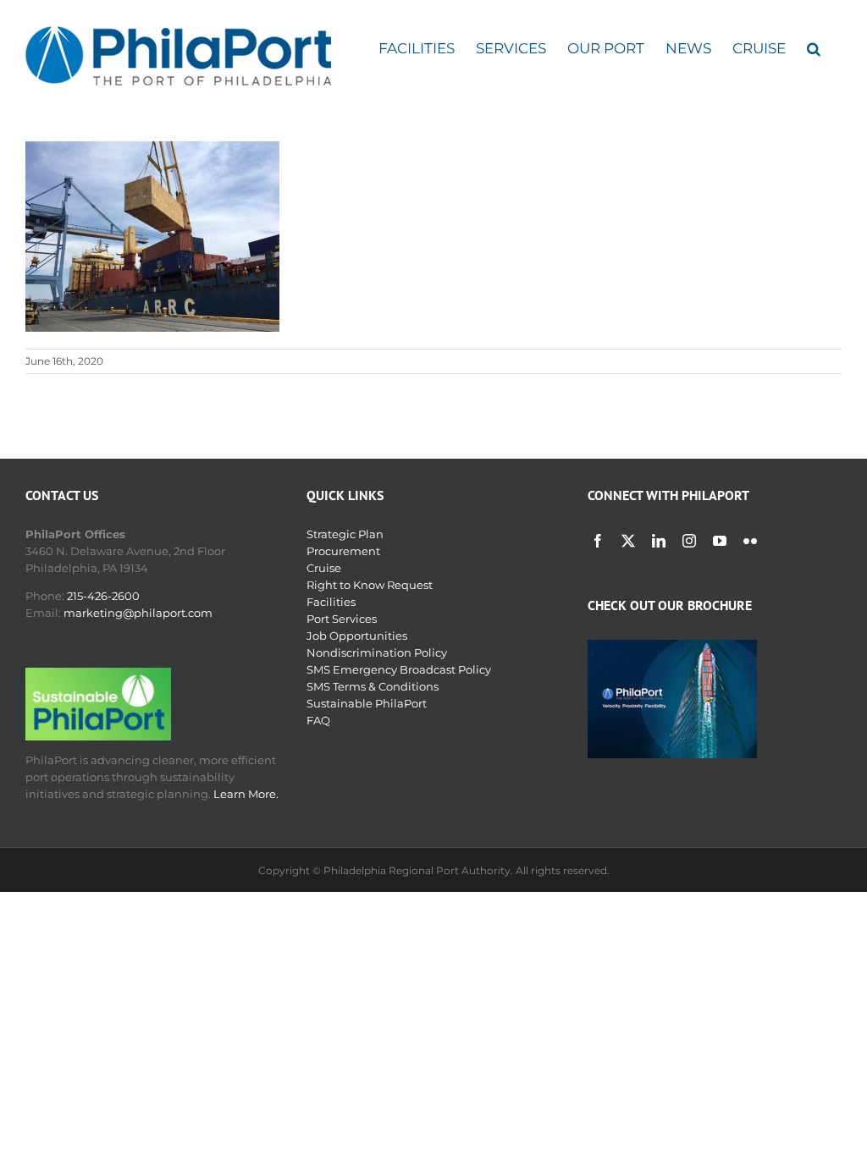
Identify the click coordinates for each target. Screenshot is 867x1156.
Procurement (343, 551)
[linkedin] (658, 541)
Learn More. (246, 794)
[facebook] (598, 541)
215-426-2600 (103, 596)
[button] (813, 48)
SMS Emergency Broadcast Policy (398, 669)
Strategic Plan (345, 534)
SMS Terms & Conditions (372, 686)
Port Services (341, 618)
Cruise (323, 568)
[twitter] (628, 541)
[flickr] (750, 541)
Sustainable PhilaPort (366, 703)
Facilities (331, 601)
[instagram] (689, 541)
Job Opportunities (356, 635)
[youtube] (719, 541)
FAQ (318, 720)
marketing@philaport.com (138, 612)
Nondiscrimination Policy (376, 652)
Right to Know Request (369, 585)
